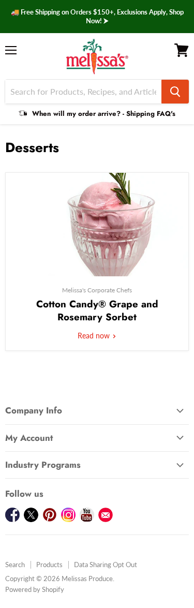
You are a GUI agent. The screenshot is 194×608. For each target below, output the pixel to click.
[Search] (175, 91)
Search (15, 564)
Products (49, 564)
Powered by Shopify (34, 589)
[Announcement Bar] (97, 16)
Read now (95, 335)
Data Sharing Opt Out (105, 564)
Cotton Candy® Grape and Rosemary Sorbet (97, 310)
